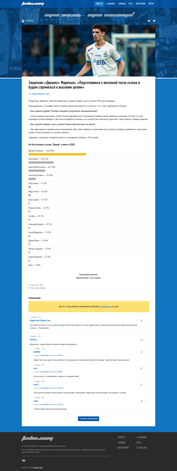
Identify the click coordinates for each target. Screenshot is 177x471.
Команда (122, 4)
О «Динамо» (110, 4)
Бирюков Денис (38, 468)
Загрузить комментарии (89, 419)
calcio (36, 401)
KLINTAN (37, 352)
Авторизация (29, 21)
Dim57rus (33, 339)
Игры (131, 4)
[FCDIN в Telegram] (154, 20)
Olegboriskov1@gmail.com (40, 320)
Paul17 (36, 384)
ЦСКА (47, 94)
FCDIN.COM (33, 4)
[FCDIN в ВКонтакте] (148, 20)
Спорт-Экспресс (40, 288)
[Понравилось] (142, 320)
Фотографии (140, 4)
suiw (35, 368)
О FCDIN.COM (142, 448)
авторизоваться (105, 307)
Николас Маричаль (38, 94)
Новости (99, 4)
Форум (151, 4)
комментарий (44, 355)
